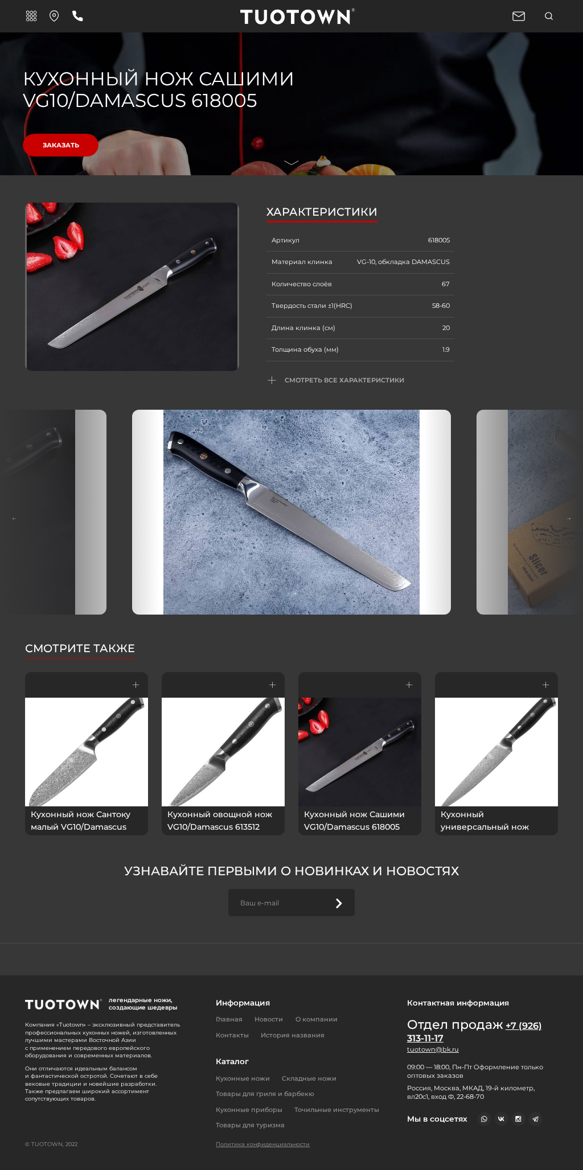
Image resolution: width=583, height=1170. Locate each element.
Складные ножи (309, 1078)
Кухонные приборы (249, 1110)
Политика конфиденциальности (263, 1144)
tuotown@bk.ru (433, 1049)
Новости (268, 1019)
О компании (316, 1019)
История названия (293, 1035)
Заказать (61, 145)
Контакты (232, 1035)
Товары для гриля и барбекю (265, 1094)
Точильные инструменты (336, 1110)
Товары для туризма (250, 1125)
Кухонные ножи (243, 1078)
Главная (229, 1019)
